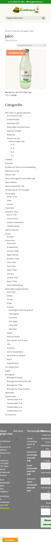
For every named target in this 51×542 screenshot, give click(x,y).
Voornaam (46, 474)
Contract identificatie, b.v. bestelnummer (46, 442)
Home (7, 31)
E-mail (47, 461)
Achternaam (46, 489)
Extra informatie (46, 505)
